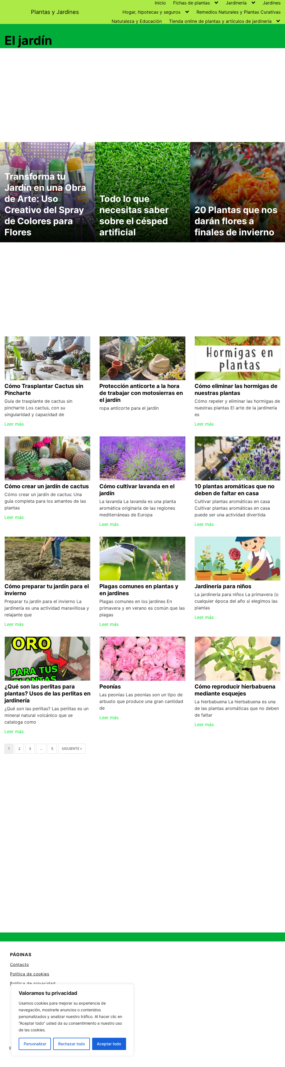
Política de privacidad (33, 983)
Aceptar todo (109, 1043)
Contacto (19, 964)
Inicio (160, 3)
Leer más (14, 424)
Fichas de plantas (191, 3)
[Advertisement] (142, 96)
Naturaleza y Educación (137, 21)
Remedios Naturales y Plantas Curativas (238, 12)
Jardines (272, 3)
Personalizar (35, 1043)
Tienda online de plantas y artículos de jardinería (220, 21)
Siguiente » (72, 748)
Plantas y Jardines (55, 12)
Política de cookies (29, 973)
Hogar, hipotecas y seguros (151, 12)
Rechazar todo (71, 1043)
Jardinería (236, 3)
